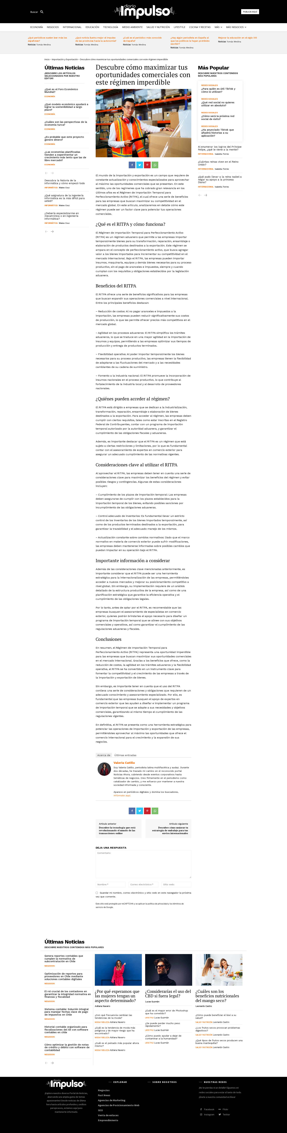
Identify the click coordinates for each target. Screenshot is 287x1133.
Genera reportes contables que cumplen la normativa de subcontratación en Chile (64, 958)
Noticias (32, 45)
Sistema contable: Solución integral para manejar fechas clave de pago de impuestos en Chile (67, 1012)
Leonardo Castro (203, 1006)
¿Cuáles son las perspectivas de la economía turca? (66, 123)
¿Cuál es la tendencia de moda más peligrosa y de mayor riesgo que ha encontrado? (115, 1030)
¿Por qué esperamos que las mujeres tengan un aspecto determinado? (117, 996)
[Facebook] (132, 165)
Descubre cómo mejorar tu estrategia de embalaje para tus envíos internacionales (170, 830)
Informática (51, 187)
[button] (38, 12)
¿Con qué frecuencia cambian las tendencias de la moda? (113, 1016)
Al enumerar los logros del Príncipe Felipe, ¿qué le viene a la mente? (219, 148)
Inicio (47, 59)
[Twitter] (139, 165)
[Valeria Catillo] (104, 769)
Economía (50, 96)
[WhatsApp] (155, 165)
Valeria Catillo (124, 762)
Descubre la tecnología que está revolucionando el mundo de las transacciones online (117, 830)
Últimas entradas (125, 755)
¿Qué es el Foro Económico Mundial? (61, 91)
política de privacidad (158, 903)
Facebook (209, 1109)
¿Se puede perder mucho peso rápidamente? (162, 1024)
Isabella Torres (222, 154)
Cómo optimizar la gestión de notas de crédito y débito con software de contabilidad (67, 1047)
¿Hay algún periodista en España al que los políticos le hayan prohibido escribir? (190, 40)
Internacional (206, 154)
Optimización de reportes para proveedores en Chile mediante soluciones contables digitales (64, 976)
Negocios (49, 966)
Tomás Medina (43, 44)
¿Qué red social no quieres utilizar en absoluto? (217, 104)
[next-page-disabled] (52, 173)
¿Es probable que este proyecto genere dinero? (64, 138)
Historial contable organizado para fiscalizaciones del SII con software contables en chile (66, 1029)
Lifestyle (149, 1018)
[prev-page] (47, 173)
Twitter (226, 1114)
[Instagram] (201, 1115)
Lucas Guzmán (152, 1001)
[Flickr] (220, 1109)
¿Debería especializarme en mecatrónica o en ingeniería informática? (62, 216)
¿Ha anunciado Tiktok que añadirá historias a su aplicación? (217, 132)
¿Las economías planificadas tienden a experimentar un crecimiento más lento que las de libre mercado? (65, 156)
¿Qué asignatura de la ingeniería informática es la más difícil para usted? (65, 198)
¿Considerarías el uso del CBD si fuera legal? (168, 994)
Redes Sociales (209, 85)
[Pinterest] (147, 165)
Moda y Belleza (102, 1022)
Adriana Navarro (102, 1006)
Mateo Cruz (64, 187)
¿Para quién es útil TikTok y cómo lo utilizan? (218, 90)
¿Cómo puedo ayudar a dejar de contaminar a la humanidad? (163, 1037)
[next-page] (52, 232)
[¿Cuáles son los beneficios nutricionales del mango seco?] (218, 970)
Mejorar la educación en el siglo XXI (237, 37)
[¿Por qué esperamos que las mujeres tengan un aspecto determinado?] (118, 970)
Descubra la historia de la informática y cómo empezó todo (65, 182)
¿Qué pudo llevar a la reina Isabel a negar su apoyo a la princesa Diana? (220, 179)
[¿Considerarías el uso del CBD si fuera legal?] (168, 970)
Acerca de (103, 755)
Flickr (225, 1109)
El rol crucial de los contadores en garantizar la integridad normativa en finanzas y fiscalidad (68, 994)
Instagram (209, 1114)
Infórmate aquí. (122, 795)
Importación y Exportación (65, 59)
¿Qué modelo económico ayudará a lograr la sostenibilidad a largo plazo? (66, 107)
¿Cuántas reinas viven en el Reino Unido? (218, 163)
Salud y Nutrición (203, 1022)
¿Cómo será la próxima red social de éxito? (217, 118)
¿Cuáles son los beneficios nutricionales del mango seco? (217, 996)
